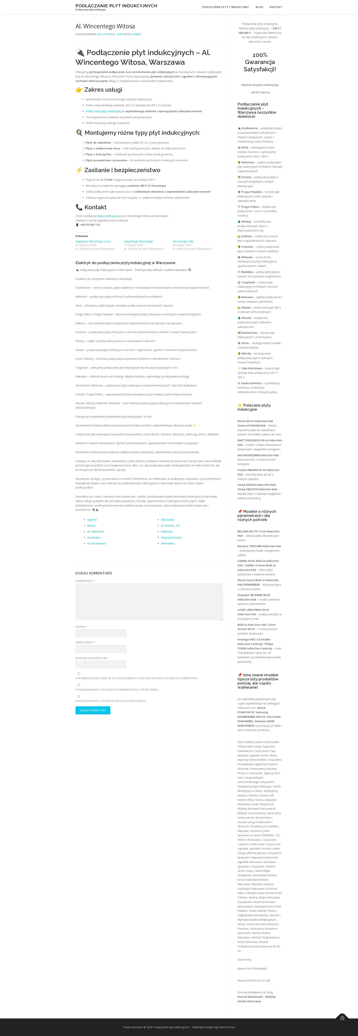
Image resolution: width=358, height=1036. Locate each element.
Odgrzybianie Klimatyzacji (253, 915)
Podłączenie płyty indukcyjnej (225, 7)
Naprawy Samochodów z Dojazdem (259, 759)
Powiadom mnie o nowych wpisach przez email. (111, 701)
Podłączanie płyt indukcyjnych (116, 5)
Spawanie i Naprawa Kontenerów (258, 857)
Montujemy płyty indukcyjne (254, 786)
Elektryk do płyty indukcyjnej (259, 84)
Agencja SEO (272, 773)
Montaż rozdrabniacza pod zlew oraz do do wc (259, 946)
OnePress (198, 1027)
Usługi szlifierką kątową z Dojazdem (259, 853)
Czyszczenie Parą (264, 751)
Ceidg (269, 992)
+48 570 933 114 (260, 92)
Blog (259, 7)
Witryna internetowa (92, 658)
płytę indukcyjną (107, 216)
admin (136, 34)
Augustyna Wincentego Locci (93, 241)
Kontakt (276, 7)
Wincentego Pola (183, 241)
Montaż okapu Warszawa (264, 897)
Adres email (86, 642)
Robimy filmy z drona (250, 800)
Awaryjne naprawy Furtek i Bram (257, 755)
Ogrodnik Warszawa (250, 862)
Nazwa (82, 626)
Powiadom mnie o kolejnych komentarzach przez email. (118, 689)
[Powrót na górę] (342, 1018)
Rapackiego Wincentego (138, 241)
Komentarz (85, 581)
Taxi (240, 777)
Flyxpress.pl (267, 804)
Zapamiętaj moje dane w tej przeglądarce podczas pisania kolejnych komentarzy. (137, 678)
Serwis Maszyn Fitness (262, 910)
